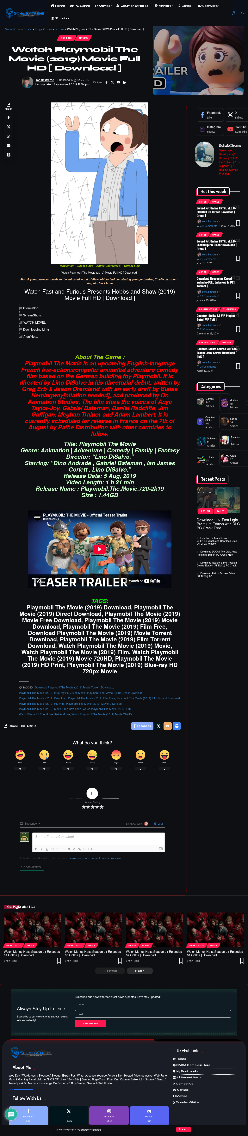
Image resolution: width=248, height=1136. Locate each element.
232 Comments (208, 225)
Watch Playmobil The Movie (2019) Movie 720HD (101, 714)
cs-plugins (229, 309)
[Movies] (224, 403)
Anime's (235, 437)
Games (216, 201)
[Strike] (52, 849)
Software (212, 438)
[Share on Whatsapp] (8, 136)
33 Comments (208, 329)
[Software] (201, 441)
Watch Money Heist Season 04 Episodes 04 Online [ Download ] (32, 953)
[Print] (124, 82)
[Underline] (47, 849)
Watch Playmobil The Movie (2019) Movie (44, 714)
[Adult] (224, 458)
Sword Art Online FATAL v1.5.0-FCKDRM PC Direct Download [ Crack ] (216, 212)
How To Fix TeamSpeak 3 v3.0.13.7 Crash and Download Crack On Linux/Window (217, 540)
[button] (183, 1129)
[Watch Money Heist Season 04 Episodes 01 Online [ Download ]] (215, 930)
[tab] (100, 308)
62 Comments (208, 296)
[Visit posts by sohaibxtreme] (27, 82)
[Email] (118, 82)
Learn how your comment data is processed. (96, 858)
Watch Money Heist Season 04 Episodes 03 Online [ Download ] (93, 953)
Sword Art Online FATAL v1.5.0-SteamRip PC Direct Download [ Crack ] (217, 245)
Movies (83, 38)
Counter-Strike (208, 309)
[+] (90, 848)
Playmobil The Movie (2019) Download (42, 698)
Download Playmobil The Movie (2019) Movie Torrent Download (74, 687)
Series (233, 418)
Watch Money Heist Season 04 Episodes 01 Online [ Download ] (215, 953)
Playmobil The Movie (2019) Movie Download (94, 703)
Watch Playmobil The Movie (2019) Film (107, 709)
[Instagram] (210, 129)
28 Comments (208, 366)
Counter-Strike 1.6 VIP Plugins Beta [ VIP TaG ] (216, 317)
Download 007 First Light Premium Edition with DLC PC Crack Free (218, 523)
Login (160, 823)
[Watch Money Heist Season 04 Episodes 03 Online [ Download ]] (93, 930)
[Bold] (36, 849)
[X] (68, 1115)
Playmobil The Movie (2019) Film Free (91, 698)
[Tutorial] (201, 460)
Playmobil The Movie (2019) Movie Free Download (50, 709)
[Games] (200, 402)
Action (203, 201)
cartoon (66, 38)
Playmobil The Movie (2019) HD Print (42, 703)
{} (84, 848)
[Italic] (41, 849)
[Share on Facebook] (106, 82)
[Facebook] (210, 115)
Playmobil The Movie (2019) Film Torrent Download (148, 698)
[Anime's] (224, 440)
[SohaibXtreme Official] (26, 13)
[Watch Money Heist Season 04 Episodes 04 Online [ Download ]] (32, 930)
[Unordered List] (63, 849)
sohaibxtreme (45, 80)
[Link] (79, 849)
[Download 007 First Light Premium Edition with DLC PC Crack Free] (218, 500)
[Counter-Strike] (200, 421)
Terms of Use (96, 1129)
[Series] (224, 422)
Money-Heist (13, 945)
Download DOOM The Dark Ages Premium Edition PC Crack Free (217, 553)
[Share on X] (112, 82)
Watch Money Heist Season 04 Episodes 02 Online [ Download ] (154, 953)
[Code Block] (74, 849)
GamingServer (207, 342)
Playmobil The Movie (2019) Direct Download (115, 693)
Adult (233, 455)
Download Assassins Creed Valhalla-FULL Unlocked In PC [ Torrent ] (216, 282)
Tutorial (226, 342)
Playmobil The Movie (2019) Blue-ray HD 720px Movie (52, 693)
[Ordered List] (58, 849)
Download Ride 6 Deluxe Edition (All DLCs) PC (216, 574)
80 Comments (208, 258)
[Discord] (149, 1115)
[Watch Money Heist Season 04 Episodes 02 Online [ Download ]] (154, 930)
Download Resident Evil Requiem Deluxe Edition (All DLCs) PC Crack (217, 564)
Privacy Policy (84, 1129)
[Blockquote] (68, 849)
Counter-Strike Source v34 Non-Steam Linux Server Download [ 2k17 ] (217, 353)
